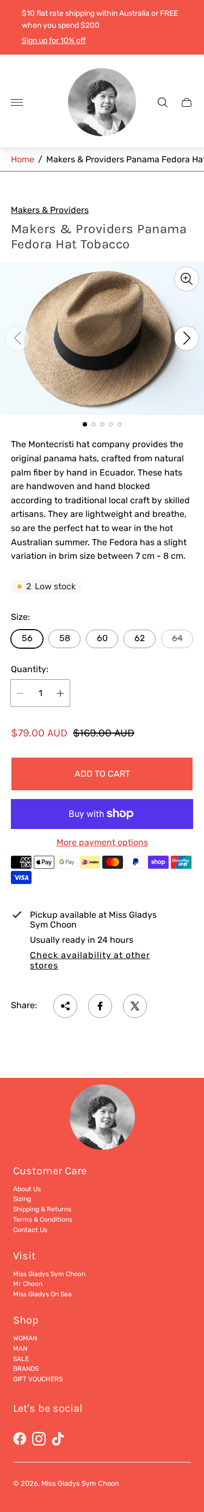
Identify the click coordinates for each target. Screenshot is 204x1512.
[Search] (163, 102)
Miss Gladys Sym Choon (49, 1274)
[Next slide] (187, 338)
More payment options (102, 843)
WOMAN (25, 1338)
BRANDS (26, 1369)
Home (22, 159)
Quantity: (29, 669)
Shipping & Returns (42, 1209)
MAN (20, 1348)
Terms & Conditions (42, 1219)
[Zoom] (187, 279)
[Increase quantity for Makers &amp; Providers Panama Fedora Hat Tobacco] (60, 693)
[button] (85, 424)
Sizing (22, 1199)
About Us (27, 1189)
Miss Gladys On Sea (42, 1294)
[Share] (65, 1006)
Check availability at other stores (90, 960)
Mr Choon (27, 1284)
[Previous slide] (17, 338)
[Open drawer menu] (17, 102)
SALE (21, 1359)
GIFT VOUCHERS (38, 1379)
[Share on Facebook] (100, 1006)
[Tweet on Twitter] (135, 1006)
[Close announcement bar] (187, 27)
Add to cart (102, 774)
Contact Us (30, 1230)
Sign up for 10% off (54, 40)
